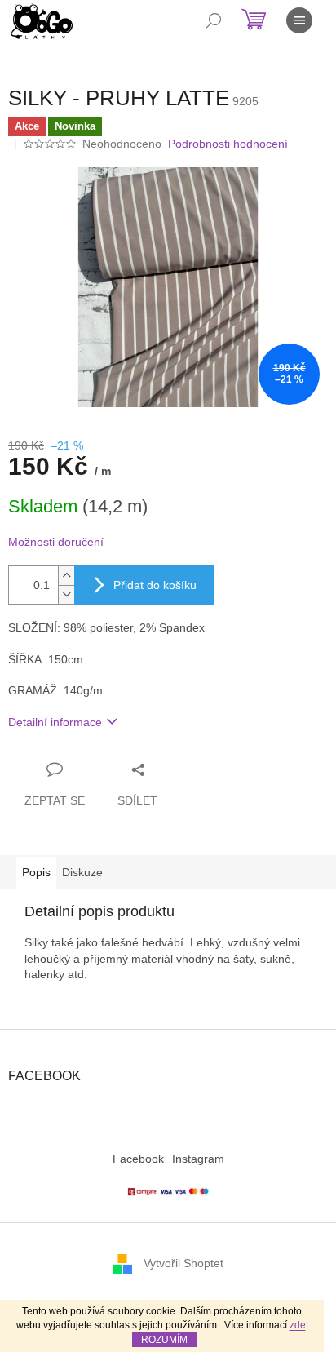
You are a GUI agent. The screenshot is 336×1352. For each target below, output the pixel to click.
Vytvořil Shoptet (183, 1263)
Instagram (198, 1158)
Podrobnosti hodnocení (228, 143)
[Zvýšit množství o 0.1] (66, 575)
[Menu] (299, 20)
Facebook (138, 1158)
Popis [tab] (36, 872)
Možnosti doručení (56, 541)
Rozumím (164, 1339)
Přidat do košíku (155, 585)
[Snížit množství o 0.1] (66, 594)
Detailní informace (55, 722)
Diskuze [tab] (82, 872)
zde (298, 1325)
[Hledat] (213, 20)
